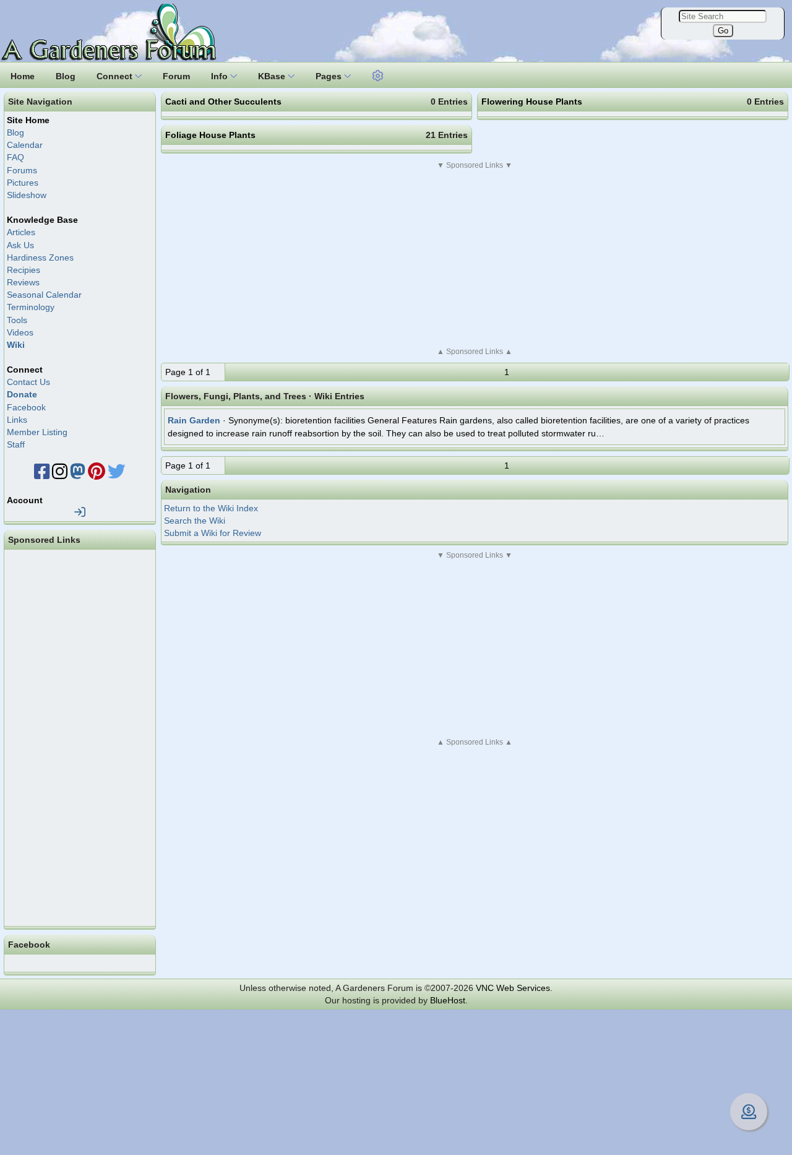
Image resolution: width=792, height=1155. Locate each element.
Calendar (25, 145)
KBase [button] (273, 76)
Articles (21, 232)
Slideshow (26, 195)
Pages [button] (330, 76)
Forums (22, 170)
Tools (17, 320)
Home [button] (23, 76)
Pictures (22, 183)
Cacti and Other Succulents (223, 101)
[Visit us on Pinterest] (96, 475)
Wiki (16, 345)
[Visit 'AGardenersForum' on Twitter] (117, 475)
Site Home (28, 120)
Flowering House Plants (531, 101)
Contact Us (28, 382)
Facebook (26, 407)
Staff (16, 444)
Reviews (23, 282)
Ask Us (20, 245)
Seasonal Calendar (44, 295)
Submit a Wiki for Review (212, 533)
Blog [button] (65, 76)
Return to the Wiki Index (211, 508)
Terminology (30, 307)
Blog (15, 132)
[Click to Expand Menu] (376, 76)
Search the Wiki (194, 521)
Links (17, 420)
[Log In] (80, 512)
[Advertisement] (474, 258)
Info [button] (220, 76)
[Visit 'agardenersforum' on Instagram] (59, 475)
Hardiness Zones (40, 257)
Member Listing (37, 432)
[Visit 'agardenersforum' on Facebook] (42, 475)
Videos (20, 332)
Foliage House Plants (210, 135)
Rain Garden (194, 420)
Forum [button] (176, 76)
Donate (22, 394)
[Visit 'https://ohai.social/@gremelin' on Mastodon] (77, 475)
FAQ (15, 157)
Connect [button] (116, 76)
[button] (378, 74)
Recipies (23, 270)
